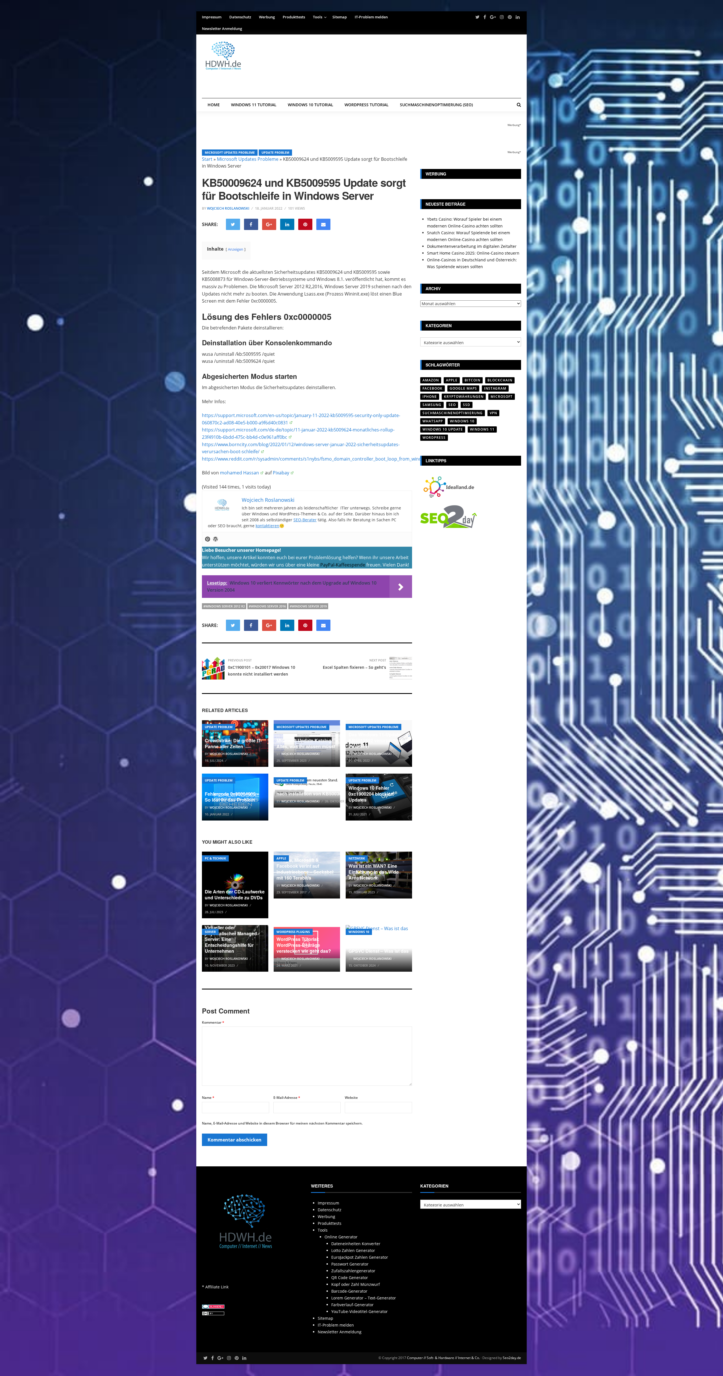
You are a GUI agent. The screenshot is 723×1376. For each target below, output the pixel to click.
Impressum (211, 16)
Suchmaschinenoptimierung (453, 413)
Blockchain (499, 380)
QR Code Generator (349, 1277)
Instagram (495, 388)
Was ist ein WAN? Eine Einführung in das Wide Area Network (374, 872)
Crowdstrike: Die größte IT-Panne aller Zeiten (233, 743)
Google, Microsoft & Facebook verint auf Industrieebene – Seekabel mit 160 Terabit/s (304, 869)
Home (214, 104)
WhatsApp (433, 421)
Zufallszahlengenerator (353, 1270)
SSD (466, 404)
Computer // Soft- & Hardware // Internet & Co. (443, 1357)
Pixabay (281, 473)
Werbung (267, 16)
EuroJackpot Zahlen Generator (359, 1257)
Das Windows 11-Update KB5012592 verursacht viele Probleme (378, 740)
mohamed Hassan (239, 473)
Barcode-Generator (349, 1291)
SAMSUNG (432, 404)
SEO (452, 404)
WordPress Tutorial (367, 104)
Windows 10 (359, 932)
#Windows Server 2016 (267, 606)
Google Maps (463, 388)
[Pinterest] (207, 539)
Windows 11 (482, 429)
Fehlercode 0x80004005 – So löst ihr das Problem (232, 797)
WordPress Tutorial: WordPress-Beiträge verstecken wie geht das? (303, 945)
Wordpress (434, 437)
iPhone (430, 396)
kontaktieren (267, 525)
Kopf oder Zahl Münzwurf (355, 1284)
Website (351, 1097)
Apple (281, 858)
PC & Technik (215, 858)
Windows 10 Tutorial (310, 104)
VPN (493, 413)
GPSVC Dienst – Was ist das (379, 951)
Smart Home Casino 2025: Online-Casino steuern (473, 253)
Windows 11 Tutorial (253, 104)
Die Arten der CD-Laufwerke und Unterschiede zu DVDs (235, 894)
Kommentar (213, 1022)
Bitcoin (472, 380)
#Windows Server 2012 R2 (224, 606)
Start (207, 159)
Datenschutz (240, 16)
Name (208, 1097)
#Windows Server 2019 (308, 606)
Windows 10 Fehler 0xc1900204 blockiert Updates (371, 794)
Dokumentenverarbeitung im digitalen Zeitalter (472, 246)
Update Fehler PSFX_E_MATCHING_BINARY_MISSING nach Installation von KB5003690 (319, 787)
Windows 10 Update (443, 429)
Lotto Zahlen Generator (353, 1250)
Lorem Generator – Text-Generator (363, 1298)
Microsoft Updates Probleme (230, 152)
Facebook (433, 388)
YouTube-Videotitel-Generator (359, 1311)
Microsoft (502, 396)
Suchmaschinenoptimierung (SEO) (436, 104)
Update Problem (275, 152)
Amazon (431, 380)
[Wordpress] (215, 539)
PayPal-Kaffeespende (342, 565)
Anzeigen (235, 249)
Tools (317, 16)
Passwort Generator (350, 1264)
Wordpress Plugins (293, 932)
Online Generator (341, 1237)
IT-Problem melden (371, 16)
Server (210, 932)
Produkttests (294, 16)
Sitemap (339, 16)
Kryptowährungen (464, 396)
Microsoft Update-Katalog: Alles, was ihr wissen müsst (305, 743)
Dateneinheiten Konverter (355, 1243)
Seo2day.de (512, 1357)
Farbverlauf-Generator (352, 1304)
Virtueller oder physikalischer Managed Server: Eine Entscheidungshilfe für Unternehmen (231, 939)
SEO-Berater (305, 519)
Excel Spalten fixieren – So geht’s (354, 667)
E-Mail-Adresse (286, 1097)
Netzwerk (357, 858)
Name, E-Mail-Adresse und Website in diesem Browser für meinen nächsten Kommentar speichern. (282, 1123)
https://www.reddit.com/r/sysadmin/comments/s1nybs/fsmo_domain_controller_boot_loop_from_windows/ (317, 459)
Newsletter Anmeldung (222, 28)
